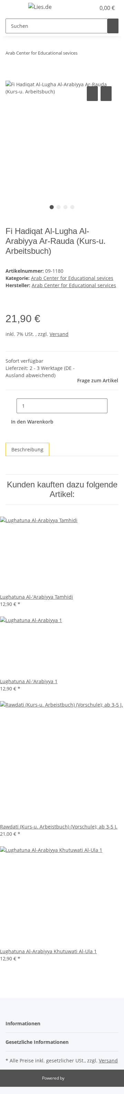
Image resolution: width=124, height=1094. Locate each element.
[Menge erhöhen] (112, 405)
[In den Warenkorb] (11, 77)
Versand (59, 334)
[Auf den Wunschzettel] (106, 93)
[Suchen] (112, 26)
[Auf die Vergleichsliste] (92, 93)
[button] (82, 8)
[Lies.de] (40, 6)
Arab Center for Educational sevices (72, 278)
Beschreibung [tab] (27, 449)
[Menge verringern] (11, 405)
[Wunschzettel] (90, 8)
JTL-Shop (73, 1078)
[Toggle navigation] (14, 8)
